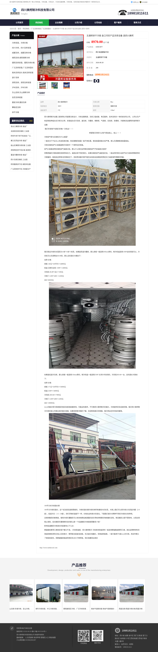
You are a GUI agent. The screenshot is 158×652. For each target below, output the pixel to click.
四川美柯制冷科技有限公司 (26, 634)
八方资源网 (29, 637)
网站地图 (52, 637)
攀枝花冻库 (16, 107)
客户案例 (117, 23)
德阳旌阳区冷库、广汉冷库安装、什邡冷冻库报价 (28, 609)
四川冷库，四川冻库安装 (21, 48)
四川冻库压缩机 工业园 (19, 159)
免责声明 (37, 637)
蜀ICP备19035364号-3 (39, 631)
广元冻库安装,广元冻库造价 (41, 29)
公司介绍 (78, 23)
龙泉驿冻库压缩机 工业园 (20, 131)
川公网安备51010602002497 (26, 640)
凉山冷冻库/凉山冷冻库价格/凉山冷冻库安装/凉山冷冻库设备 (115, 609)
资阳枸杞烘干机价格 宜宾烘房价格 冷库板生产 (22, 150)
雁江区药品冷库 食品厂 (19, 141)
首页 (19, 29)
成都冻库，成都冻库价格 (21, 53)
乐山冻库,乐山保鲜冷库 (21, 92)
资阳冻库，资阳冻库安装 (21, 82)
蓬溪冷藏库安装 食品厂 (19, 155)
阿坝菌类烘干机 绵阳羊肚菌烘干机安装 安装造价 (22, 164)
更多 (31, 121)
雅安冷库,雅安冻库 (19, 102)
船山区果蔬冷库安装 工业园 (21, 145)
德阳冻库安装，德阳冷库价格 (23, 63)
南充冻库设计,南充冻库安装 (22, 73)
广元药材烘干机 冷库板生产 (21, 169)
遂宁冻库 (15, 77)
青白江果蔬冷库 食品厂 (19, 126)
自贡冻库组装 (17, 97)
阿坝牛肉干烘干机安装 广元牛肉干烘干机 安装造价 (22, 136)
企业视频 (58, 23)
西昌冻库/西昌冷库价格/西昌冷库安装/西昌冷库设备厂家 (86, 609)
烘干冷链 (15, 112)
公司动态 (98, 23)
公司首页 (19, 23)
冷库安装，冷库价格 (20, 43)
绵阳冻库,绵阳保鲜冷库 (21, 58)
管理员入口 (45, 637)
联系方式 (137, 23)
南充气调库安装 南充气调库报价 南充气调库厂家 (55, 609)
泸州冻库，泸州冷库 (20, 87)
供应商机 (39, 23)
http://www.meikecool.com (48, 548)
